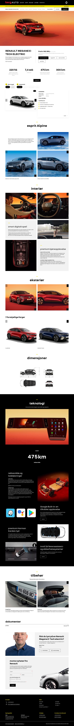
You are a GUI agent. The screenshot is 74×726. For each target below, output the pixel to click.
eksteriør (30, 9)
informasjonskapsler (9, 723)
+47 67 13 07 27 (11, 702)
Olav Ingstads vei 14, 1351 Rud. (14, 704)
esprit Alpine (22, 9)
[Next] (67, 115)
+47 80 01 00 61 (42, 715)
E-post (11, 671)
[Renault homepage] (11, 2)
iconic (37, 87)
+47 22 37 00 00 (58, 715)
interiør (26, 9)
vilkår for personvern (21, 681)
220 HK (12, 87)
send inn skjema (58, 717)
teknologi (39, 9)
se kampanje (66, 6)
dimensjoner (35, 9)
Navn (11, 674)
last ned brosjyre (42, 717)
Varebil (19, 679)
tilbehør (43, 9)
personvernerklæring (19, 723)
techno (25, 87)
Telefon (23, 674)
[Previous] (62, 115)
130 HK (7, 87)
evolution (19, 87)
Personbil (13, 679)
